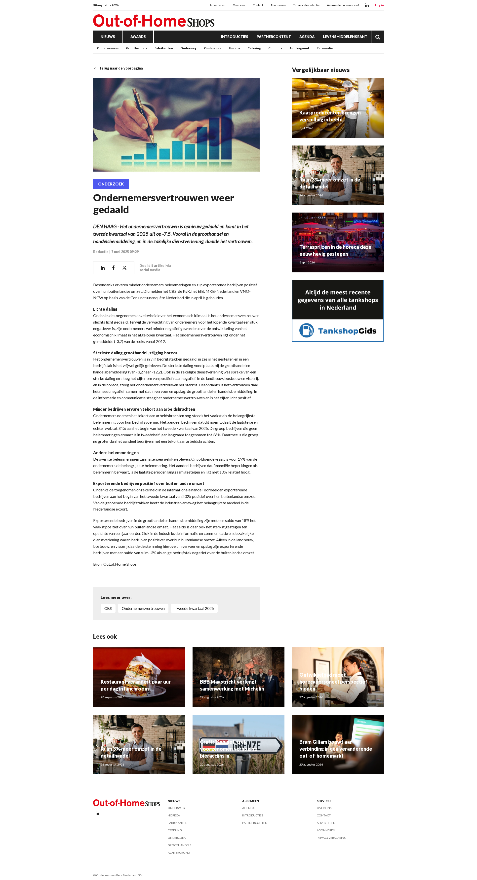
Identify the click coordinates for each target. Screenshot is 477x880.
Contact (258, 5)
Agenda (307, 37)
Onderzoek (212, 48)
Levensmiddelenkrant (345, 37)
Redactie (101, 252)
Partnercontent (274, 37)
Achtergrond (299, 48)
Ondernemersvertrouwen (143, 608)
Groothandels (136, 48)
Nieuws (108, 37)
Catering (254, 48)
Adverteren (217, 5)
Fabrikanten (164, 48)
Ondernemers (108, 48)
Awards (138, 37)
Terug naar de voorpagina (121, 68)
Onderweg (188, 48)
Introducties (234, 37)
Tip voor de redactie (306, 5)
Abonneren (278, 5)
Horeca (234, 48)
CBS (108, 608)
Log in (379, 5)
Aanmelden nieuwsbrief (343, 5)
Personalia (325, 48)
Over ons (239, 5)
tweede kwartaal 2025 (194, 608)
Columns (275, 48)
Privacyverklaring (331, 838)
